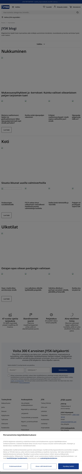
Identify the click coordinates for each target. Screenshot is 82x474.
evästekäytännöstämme (48, 458)
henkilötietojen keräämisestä (17, 458)
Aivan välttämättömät (44, 466)
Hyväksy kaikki (68, 466)
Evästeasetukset (15, 466)
